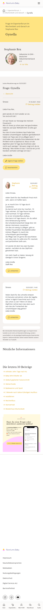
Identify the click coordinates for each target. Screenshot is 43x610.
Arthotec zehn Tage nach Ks (16, 371)
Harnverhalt (10, 405)
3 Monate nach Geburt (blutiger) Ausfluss (21, 392)
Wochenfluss (10, 400)
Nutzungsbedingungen (12, 573)
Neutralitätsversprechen (12, 563)
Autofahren (10, 396)
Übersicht (9, 94)
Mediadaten (7, 568)
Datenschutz (7, 578)
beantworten (13, 167)
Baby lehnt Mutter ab (14, 376)
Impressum (7, 558)
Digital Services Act (10, 583)
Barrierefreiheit (9, 588)
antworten (14, 271)
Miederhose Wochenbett (15, 409)
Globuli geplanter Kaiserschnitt (17, 380)
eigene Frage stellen (15, 161)
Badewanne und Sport (14, 388)
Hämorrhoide (11, 384)
